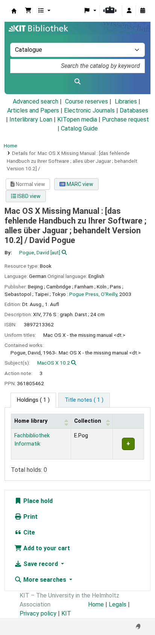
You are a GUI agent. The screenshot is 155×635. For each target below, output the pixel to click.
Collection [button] (87, 421)
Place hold (37, 500)
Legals (117, 604)
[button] (28, 11)
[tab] (84, 400)
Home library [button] (30, 421)
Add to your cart (46, 548)
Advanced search (35, 101)
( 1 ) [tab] (33, 400)
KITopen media (77, 119)
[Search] (77, 82)
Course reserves (86, 101)
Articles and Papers (33, 110)
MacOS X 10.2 (53, 363)
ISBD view (28, 196)
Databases (134, 110)
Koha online (14, 11)
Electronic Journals (89, 110)
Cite (28, 532)
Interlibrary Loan (30, 119)
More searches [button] (45, 579)
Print (30, 516)
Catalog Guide (79, 128)
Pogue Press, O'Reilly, (93, 294)
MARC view (79, 184)
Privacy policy (38, 613)
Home (10, 146)
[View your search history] (142, 11)
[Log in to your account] (129, 11)
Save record (40, 563)
